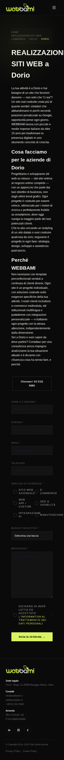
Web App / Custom (25, 503)
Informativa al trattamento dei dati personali (32, 620)
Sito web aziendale (25, 492)
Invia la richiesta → (32, 636)
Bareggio (34, 684)
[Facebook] (27, 730)
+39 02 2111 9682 (15, 704)
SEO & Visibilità (46, 503)
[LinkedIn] (9, 730)
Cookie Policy (30, 751)
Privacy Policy (13, 751)
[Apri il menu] (54, 7)
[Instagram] (18, 730)
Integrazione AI (25, 515)
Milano (43, 684)
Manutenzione (46, 515)
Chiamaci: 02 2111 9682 (32, 383)
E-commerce (46, 492)
